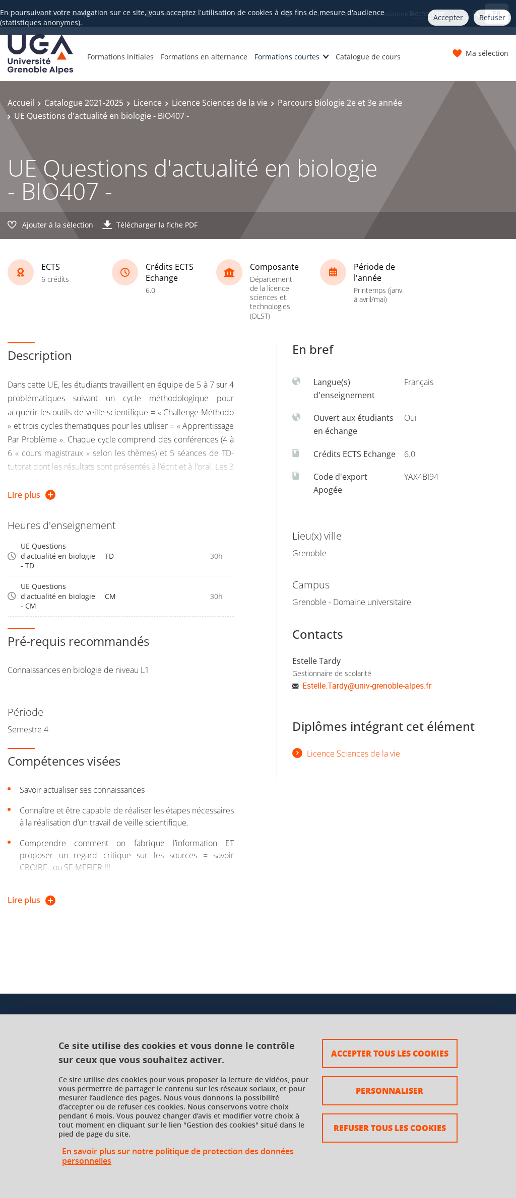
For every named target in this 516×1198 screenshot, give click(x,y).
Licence (148, 102)
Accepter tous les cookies (389, 1053)
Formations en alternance (204, 56)
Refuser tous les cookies (390, 1128)
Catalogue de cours (368, 56)
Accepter (448, 17)
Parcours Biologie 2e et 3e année (340, 102)
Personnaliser (389, 1090)
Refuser (492, 17)
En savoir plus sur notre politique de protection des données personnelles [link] (178, 1156)
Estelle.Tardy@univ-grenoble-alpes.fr (366, 685)
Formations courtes (286, 56)
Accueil (21, 102)
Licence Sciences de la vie (220, 102)
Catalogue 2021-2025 (83, 102)
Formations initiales (120, 56)
